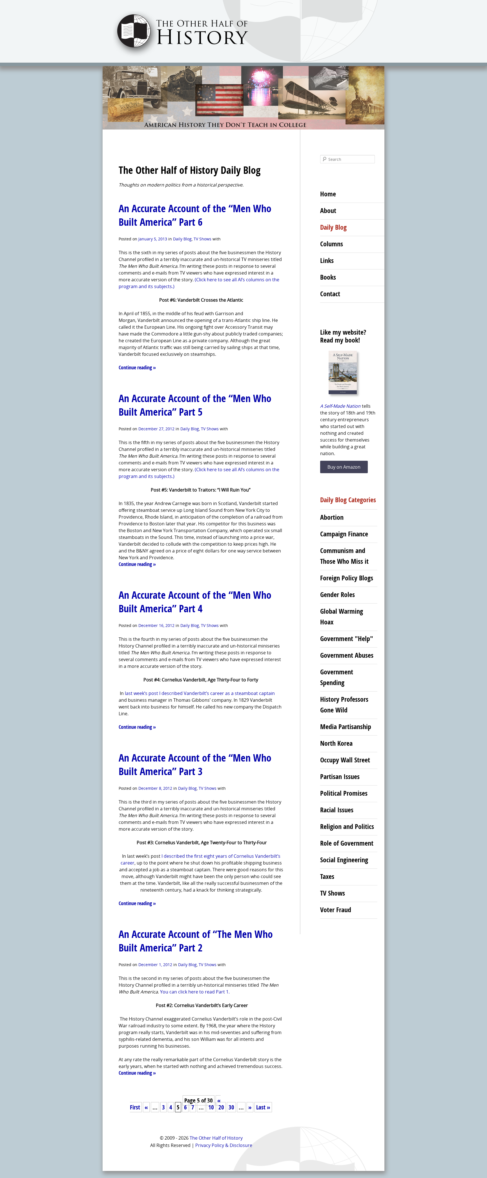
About (328, 210)
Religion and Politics (347, 826)
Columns (331, 243)
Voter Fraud (335, 909)
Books (328, 277)
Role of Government (346, 843)
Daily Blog (182, 239)
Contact (330, 293)
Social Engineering (344, 859)
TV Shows (202, 239)
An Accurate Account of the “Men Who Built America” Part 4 (195, 601)
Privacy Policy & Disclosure (223, 1145)
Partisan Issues (340, 776)
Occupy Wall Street (345, 759)
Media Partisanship (345, 726)
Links (327, 260)
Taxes (327, 876)
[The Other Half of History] (175, 57)
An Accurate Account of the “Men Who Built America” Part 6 (195, 215)
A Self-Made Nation (340, 406)
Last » (263, 1107)
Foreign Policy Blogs (346, 577)
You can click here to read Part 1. (195, 992)
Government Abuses (346, 655)
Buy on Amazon (343, 467)
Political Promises (344, 793)
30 (231, 1107)
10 (211, 1107)
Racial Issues (336, 809)
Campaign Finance (344, 533)
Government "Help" (346, 638)
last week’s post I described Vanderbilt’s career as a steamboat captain (200, 693)
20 (221, 1107)
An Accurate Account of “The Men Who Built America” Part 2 (196, 941)
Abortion (332, 517)
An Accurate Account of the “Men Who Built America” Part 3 (195, 764)
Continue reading (137, 367)
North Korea (336, 743)
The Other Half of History (216, 1138)
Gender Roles (337, 594)
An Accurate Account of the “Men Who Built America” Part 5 (195, 405)
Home (328, 193)
